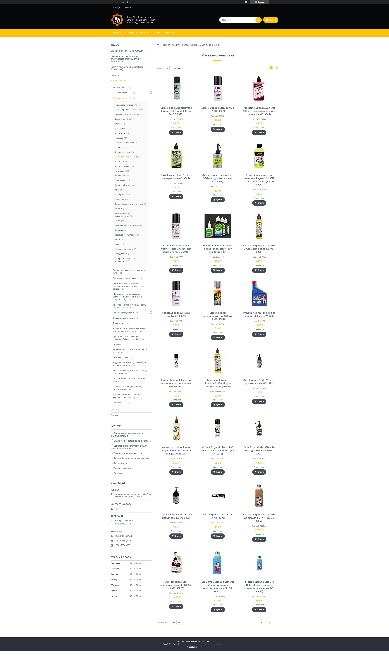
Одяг (117, 244)
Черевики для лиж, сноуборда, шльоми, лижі (127, 387)
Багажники (119, 230)
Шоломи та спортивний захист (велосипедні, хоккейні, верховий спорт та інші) (128, 297)
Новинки (115, 75)
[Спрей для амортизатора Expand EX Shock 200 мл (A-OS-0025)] (176, 88)
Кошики (118, 147)
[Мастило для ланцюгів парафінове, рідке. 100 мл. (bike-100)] (218, 226)
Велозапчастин (120, 93)
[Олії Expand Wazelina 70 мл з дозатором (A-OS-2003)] (259, 428)
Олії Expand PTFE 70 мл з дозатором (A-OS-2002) (176, 516)
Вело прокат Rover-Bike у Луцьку (127, 51)
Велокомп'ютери (122, 152)
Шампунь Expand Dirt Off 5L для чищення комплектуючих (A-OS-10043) (218, 586)
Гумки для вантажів (124, 105)
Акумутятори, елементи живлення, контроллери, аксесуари (129, 329)
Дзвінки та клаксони (124, 143)
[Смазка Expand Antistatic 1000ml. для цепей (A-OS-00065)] (259, 495)
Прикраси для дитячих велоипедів (125, 259)
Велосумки (120, 133)
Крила (117, 221)
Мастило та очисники (125, 157)
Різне (117, 190)
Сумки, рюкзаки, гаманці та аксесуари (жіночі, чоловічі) (126, 337)
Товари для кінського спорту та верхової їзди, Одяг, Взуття (128, 395)
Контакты (170, 33)
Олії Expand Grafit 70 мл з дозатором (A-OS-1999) (259, 381)
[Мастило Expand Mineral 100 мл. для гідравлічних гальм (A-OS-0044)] (259, 88)
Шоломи (118, 209)
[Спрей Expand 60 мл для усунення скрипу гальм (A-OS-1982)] (176, 361)
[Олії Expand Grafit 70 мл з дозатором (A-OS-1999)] (259, 361)
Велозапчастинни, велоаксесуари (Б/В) (129, 271)
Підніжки (119, 138)
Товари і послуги (119, 80)
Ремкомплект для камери (126, 225)
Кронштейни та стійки (125, 235)
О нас (157, 33)
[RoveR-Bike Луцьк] (117, 25)
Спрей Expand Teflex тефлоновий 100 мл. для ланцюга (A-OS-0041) (176, 248)
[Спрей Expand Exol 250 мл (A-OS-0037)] (176, 293)
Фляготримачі (121, 119)
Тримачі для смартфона (125, 114)
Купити (178, 132)
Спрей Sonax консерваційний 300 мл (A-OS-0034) (218, 316)
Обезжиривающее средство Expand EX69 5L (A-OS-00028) (176, 585)
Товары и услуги (136, 33)
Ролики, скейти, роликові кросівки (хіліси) (129, 380)
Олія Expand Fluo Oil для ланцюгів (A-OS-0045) (176, 176)
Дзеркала (119, 199)
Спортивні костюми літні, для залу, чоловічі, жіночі (129, 306)
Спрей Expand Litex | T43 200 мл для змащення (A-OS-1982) (218, 450)
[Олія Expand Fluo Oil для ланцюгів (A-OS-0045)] (176, 156)
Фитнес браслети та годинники (129, 204)
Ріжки (117, 239)
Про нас (115, 409)
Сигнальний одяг (122, 185)
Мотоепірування (120, 357)
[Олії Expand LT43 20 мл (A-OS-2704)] (218, 495)
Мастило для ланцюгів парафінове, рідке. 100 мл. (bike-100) (217, 248)
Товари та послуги (171, 45)
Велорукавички (122, 166)
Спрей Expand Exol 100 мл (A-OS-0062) (217, 109)
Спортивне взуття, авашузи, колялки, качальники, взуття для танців (128, 286)
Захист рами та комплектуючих (122, 214)
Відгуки (114, 415)
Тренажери (118, 323)
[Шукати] (258, 20)
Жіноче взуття (120, 402)
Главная (117, 33)
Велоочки (119, 161)
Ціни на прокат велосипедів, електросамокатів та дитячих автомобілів (126, 59)
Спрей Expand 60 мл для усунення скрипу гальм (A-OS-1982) (176, 383)
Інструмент (120, 171)
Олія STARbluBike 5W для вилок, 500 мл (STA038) (259, 314)
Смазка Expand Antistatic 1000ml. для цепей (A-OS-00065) (259, 517)
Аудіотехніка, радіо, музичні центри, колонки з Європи (129, 364)
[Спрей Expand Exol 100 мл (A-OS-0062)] (218, 88)
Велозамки (120, 128)
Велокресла (120, 194)
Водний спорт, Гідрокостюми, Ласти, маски (130, 350)
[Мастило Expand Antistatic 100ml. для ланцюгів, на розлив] (218, 361)
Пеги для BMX (121, 254)
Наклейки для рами (124, 249)
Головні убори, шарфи (123, 313)
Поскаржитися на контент (190, 644)
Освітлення (120, 180)
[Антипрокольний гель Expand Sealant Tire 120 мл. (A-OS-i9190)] (176, 428)
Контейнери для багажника (127, 109)
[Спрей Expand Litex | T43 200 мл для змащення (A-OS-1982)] (218, 428)
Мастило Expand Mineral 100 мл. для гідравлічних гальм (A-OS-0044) (259, 111)
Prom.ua (209, 641)
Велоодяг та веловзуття (124, 278)
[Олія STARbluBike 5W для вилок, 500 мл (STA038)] (259, 293)
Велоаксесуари (190, 45)
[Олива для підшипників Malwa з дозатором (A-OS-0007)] (218, 156)
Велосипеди (118, 87)
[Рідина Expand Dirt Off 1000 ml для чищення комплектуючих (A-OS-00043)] (259, 562)
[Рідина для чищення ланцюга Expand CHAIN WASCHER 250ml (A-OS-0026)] (259, 156)
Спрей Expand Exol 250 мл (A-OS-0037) (176, 314)
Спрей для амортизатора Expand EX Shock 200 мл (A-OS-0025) (176, 111)
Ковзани (117, 344)
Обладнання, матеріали (124, 318)
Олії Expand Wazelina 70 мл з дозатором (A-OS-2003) (259, 450)
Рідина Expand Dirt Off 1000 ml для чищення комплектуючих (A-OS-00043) (259, 586)
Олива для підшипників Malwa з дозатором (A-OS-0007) (217, 178)
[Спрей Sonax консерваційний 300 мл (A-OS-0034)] (218, 293)
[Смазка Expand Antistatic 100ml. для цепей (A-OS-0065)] (259, 226)
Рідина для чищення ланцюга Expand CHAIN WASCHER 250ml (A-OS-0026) (259, 179)
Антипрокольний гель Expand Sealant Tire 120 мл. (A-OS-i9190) (176, 450)
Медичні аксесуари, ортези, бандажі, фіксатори (130, 371)
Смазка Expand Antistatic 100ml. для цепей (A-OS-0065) (259, 248)
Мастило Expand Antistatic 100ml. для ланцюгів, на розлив (218, 383)
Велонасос (120, 176)
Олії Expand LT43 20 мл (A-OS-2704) (217, 516)
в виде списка (276, 68)
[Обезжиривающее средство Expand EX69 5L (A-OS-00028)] (176, 562)
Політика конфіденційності (214, 644)
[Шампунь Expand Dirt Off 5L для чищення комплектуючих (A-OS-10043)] (218, 562)
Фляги (117, 124)
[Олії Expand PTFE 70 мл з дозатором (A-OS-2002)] (176, 495)
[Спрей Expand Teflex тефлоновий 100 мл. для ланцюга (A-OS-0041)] (176, 226)
